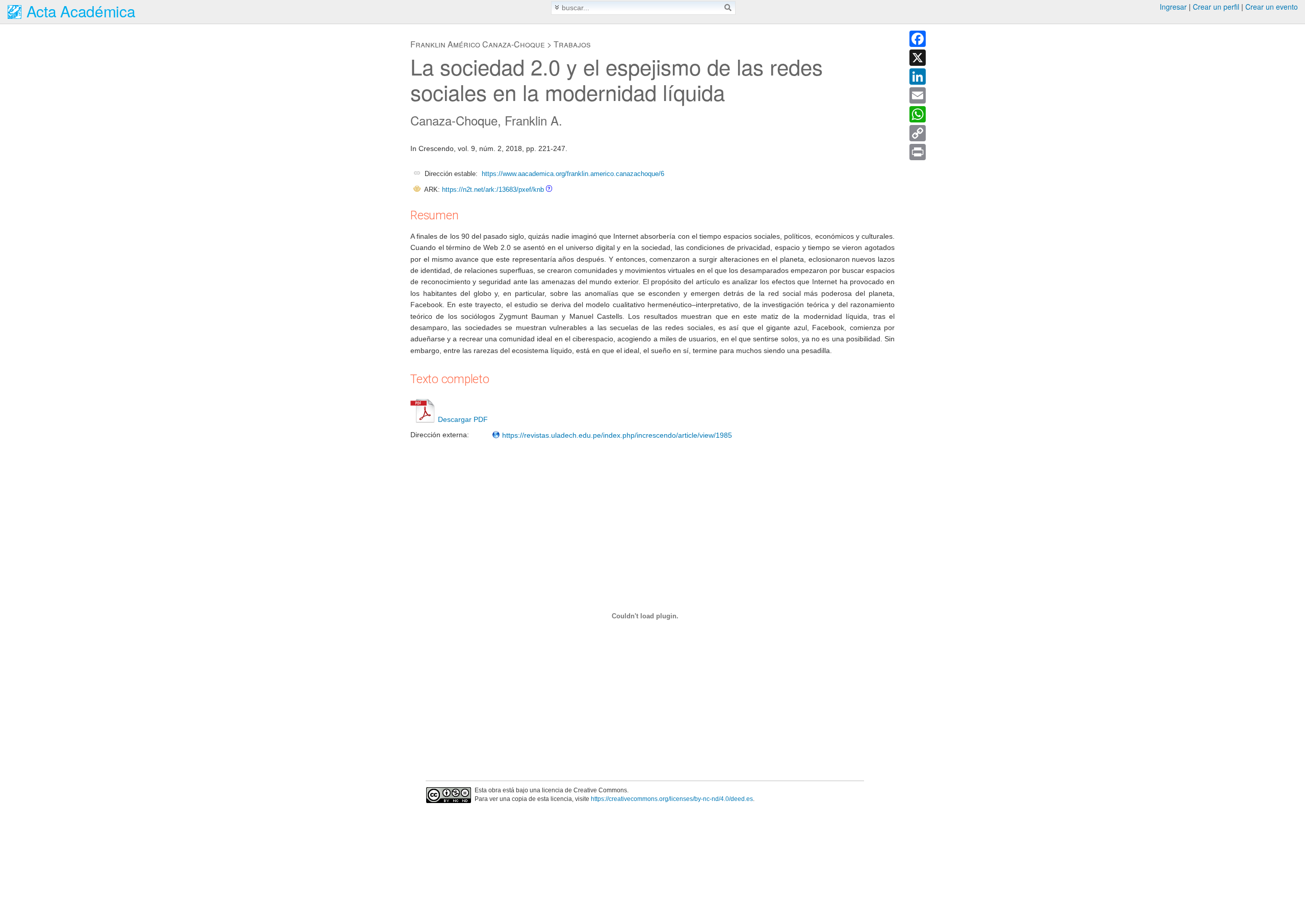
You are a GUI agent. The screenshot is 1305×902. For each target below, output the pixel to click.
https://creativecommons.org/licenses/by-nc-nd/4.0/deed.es (672, 799)
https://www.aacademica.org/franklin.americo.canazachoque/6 (573, 174)
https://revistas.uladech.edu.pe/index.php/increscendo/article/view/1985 (616, 435)
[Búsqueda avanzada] (557, 7)
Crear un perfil (1216, 7)
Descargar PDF (463, 419)
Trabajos (572, 44)
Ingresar (1173, 7)
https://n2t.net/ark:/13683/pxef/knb (493, 189)
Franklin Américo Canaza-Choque (477, 44)
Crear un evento (1271, 7)
